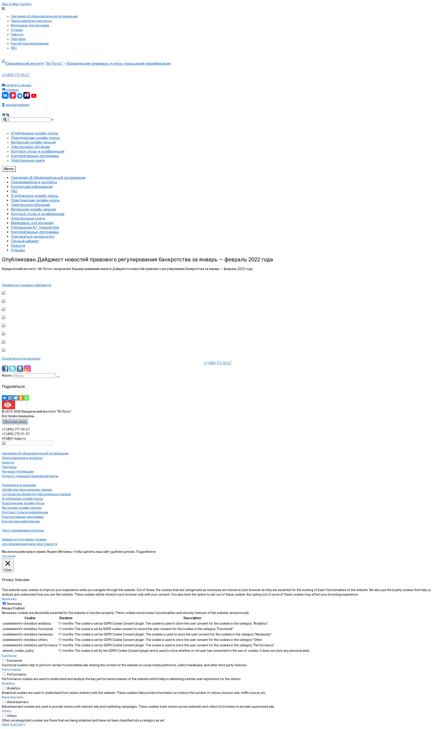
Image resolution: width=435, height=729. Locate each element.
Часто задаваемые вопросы (23, 530)
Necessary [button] (9, 599)
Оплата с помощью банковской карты (30, 476)
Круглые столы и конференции (25, 512)
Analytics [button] (8, 683)
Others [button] (7, 711)
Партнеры (9, 467)
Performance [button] (11, 669)
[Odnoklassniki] (21, 398)
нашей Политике (168, 551)
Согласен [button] (9, 556)
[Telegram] (15, 398)
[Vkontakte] (4, 398)
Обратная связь (15, 421)
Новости (8, 462)
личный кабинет (17, 105)
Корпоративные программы (23, 517)
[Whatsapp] (26, 398)
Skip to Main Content (16, 4)
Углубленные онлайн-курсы (22, 498)
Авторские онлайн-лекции (21, 508)
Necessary (14, 604)
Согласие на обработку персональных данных (36, 494)
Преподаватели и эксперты (22, 458)
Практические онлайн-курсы (23, 503)
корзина (12, 89)
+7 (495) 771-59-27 (15, 75)
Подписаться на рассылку (21, 358)
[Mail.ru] (10, 398)
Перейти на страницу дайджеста (26, 285)
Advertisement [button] (12, 697)
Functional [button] (9, 656)
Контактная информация (21, 521)
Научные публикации (18, 471)
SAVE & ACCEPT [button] (13, 725)
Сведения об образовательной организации (35, 453)
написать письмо (18, 85)
